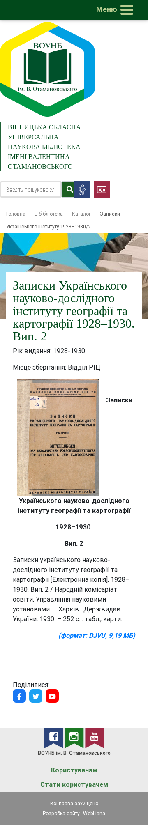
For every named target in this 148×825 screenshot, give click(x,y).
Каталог (81, 214)
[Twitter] (35, 696)
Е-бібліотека (49, 214)
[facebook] (54, 737)
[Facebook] (19, 696)
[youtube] (94, 737)
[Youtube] (52, 696)
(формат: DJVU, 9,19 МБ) (96, 635)
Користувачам (74, 770)
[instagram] (75, 737)
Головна (15, 214)
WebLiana (94, 813)
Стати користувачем (74, 784)
